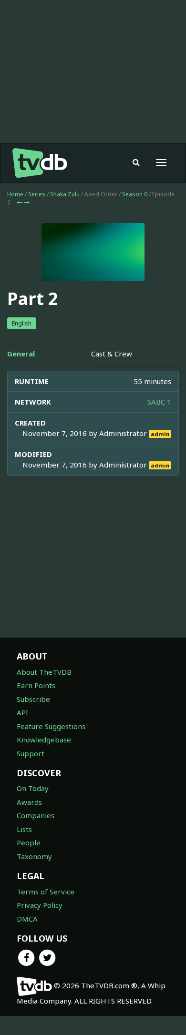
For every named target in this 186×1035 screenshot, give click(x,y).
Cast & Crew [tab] (111, 353)
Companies (35, 815)
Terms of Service (45, 891)
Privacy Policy (39, 905)
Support (30, 753)
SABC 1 (159, 401)
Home (15, 194)
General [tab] (21, 353)
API (22, 712)
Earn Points (36, 685)
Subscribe (33, 699)
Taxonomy (34, 856)
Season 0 (134, 194)
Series (36, 194)
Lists (24, 829)
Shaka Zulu (65, 194)
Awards (29, 802)
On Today (33, 788)
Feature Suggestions (51, 726)
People (29, 842)
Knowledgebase (44, 739)
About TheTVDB (44, 672)
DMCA (27, 918)
